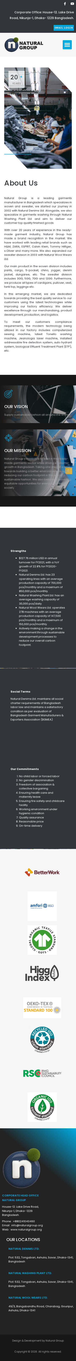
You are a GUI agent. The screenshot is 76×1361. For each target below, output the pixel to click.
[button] (67, 44)
